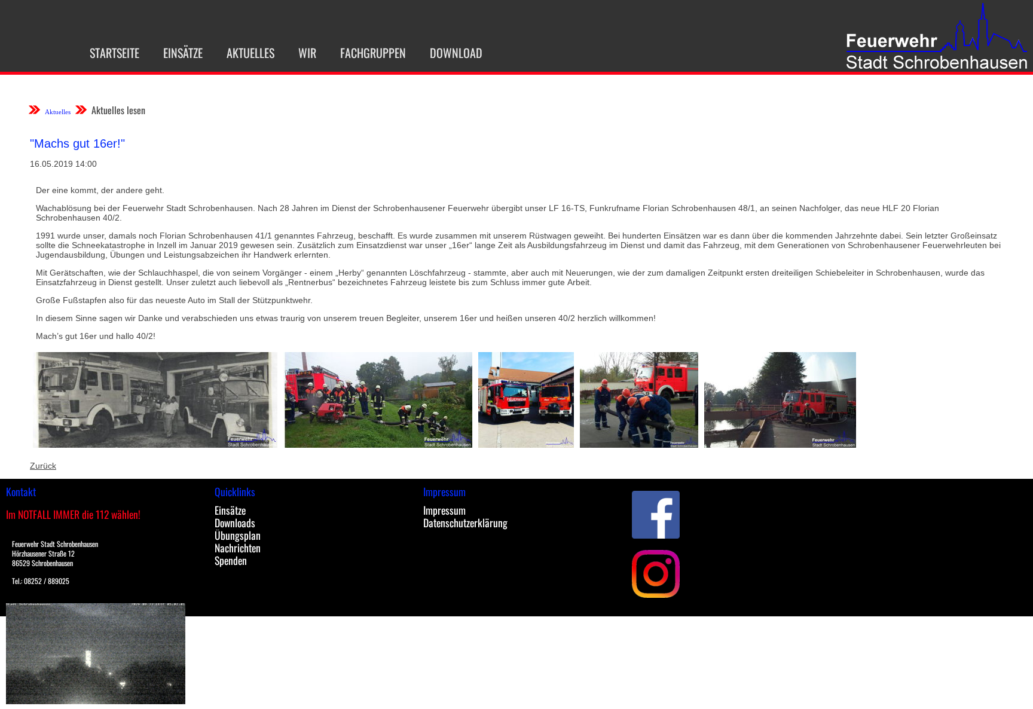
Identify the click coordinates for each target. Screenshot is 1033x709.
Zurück (43, 465)
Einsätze (183, 53)
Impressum (444, 510)
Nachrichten (238, 547)
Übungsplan (238, 535)
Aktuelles (250, 53)
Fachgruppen (373, 53)
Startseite (114, 53)
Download (456, 53)
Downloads (235, 522)
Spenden (231, 560)
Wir (307, 53)
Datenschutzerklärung (465, 522)
